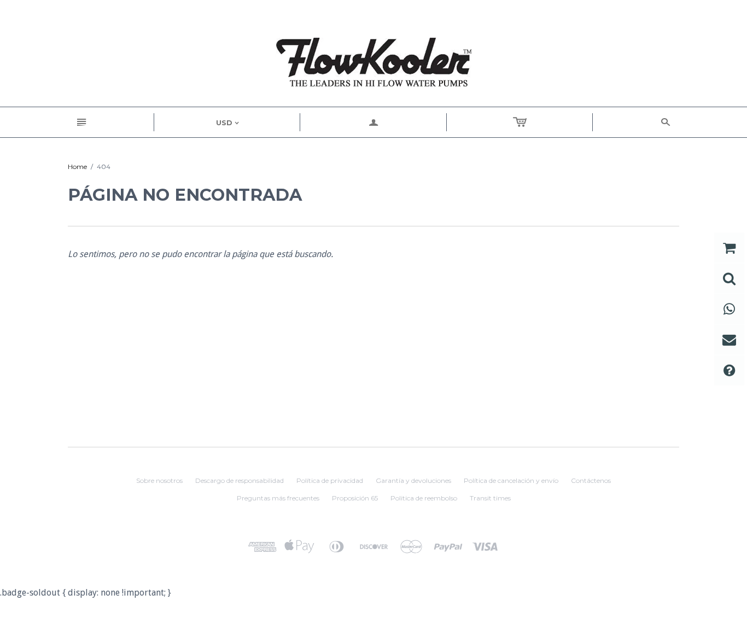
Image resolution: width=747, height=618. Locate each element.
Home (77, 166)
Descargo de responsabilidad (239, 480)
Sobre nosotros (159, 480)
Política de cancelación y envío (511, 480)
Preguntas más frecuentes (278, 498)
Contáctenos (591, 480)
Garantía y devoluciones (413, 480)
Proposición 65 (355, 498)
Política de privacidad (329, 480)
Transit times (490, 498)
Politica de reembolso (423, 498)
